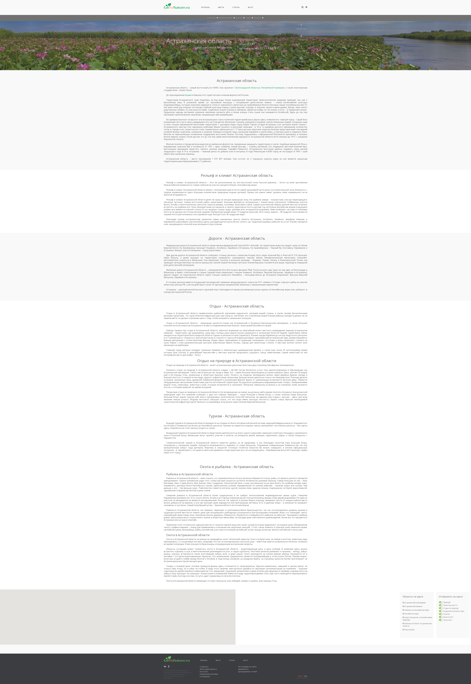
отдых (248, 18)
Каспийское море (411, 613)
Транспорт (447, 620)
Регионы (205, 7)
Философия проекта (208, 669)
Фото (250, 7)
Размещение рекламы (209, 674)
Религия (446, 614)
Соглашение (205, 676)
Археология (448, 617)
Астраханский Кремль (413, 606)
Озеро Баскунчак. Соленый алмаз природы (417, 618)
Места (221, 7)
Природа (446, 602)
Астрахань (224, 47)
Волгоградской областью (247, 87)
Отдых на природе (450, 608)
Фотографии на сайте (247, 666)
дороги (239, 18)
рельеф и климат (225, 18)
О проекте (204, 666)
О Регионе (211, 18)
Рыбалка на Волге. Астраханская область (417, 624)
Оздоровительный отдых (453, 611)
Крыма (188, 95)
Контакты (204, 671)
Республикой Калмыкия (272, 87)
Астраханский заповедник (415, 602)
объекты (257, 18)
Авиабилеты (243, 669)
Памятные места (450, 605)
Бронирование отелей (247, 671)
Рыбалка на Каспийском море (416, 610)
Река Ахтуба (409, 629)
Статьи (235, 7)
